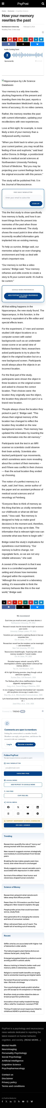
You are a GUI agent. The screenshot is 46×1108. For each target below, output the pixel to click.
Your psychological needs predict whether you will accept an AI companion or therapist (22, 988)
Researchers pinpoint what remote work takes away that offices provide (21, 896)
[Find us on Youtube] (23, 1101)
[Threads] (8, 813)
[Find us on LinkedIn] (11, 1101)
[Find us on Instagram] (15, 1101)
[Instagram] (18, 813)
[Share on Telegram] (41, 39)
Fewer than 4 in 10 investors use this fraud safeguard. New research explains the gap (21, 903)
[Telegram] (37, 813)
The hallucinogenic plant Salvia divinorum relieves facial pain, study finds (21, 952)
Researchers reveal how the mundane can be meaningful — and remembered (23, 644)
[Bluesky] (28, 807)
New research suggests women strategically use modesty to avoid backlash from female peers (22, 853)
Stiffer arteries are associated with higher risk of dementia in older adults (23, 945)
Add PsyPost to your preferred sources (23, 296)
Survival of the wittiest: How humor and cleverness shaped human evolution (20, 876)
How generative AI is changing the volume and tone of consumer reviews (21, 918)
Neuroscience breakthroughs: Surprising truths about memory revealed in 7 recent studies (23, 653)
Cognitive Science (22, 11)
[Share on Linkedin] (36, 39)
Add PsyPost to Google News (23, 784)
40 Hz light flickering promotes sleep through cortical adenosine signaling (23, 673)
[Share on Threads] (23, 44)
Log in (9, 744)
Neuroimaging (9, 1049)
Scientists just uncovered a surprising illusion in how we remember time (23, 636)
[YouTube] (28, 813)
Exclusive (11, 11)
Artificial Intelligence (12, 1061)
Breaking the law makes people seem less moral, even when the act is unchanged (21, 862)
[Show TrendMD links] (43, 711)
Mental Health (9, 1045)
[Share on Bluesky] (37, 44)
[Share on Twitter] (4, 39)
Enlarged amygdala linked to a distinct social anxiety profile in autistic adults (22, 959)
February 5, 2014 (29, 27)
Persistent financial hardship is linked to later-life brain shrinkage (21, 981)
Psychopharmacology (13, 1068)
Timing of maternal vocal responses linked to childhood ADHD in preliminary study (23, 1010)
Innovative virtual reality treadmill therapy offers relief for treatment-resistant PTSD (21, 1003)
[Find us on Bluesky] (32, 1101)
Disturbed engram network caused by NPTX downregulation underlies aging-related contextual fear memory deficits (23, 664)
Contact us (7, 1074)
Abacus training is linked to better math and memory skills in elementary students (22, 966)
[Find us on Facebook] (2, 1101)
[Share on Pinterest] (30, 39)
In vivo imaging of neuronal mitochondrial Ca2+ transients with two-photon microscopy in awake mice (23, 691)
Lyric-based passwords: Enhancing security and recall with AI (23, 700)
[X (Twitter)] (18, 807)
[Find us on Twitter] (6, 1101)
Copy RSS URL (23, 795)
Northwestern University (10, 27)
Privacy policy (9, 1082)
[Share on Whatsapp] (25, 39)
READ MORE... (32, 1040)
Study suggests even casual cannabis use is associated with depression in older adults (22, 869)
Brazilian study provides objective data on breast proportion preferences (21, 995)
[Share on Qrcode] (15, 39)
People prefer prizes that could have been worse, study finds (21, 911)
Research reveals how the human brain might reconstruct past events (23, 628)
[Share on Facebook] (9, 44)
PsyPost (22, 3)
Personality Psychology (14, 1053)
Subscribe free (23, 773)
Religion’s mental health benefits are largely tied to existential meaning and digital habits (22, 974)
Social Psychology (11, 1057)
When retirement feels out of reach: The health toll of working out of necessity (20, 925)
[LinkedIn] (37, 807)
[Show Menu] (3, 3)
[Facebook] (8, 807)
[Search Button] (43, 3)
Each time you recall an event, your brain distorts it (23, 620)
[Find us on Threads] (27, 1101)
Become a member (25, 744)
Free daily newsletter (23, 192)
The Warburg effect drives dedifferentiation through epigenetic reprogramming (23, 682)
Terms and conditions (13, 1086)
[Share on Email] (10, 39)
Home (4, 11)
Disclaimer (7, 1078)
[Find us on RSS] (19, 1101)
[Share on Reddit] (20, 39)
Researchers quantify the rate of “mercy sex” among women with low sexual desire (22, 845)
